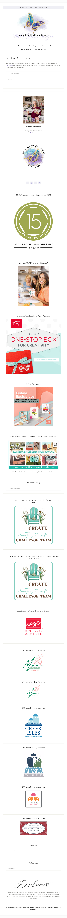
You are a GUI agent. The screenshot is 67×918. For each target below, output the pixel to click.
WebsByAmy (34, 909)
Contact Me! (33, 133)
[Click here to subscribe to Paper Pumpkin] (33, 373)
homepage (9, 65)
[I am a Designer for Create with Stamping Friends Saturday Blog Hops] (33, 525)
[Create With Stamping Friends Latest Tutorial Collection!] (33, 470)
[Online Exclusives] (33, 426)
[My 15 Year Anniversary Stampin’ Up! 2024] (33, 252)
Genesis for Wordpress (52, 907)
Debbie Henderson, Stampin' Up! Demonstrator (33, 26)
